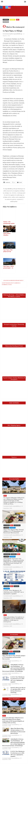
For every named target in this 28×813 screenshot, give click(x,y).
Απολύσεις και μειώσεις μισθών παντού (13, 280)
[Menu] (1, 1)
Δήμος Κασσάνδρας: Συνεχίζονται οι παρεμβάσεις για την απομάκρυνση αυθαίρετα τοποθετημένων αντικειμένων (14, 619)
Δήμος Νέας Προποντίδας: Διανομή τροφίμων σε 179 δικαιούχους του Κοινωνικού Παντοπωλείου (14, 531)
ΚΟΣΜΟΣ (12, 19)
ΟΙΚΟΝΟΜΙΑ (17, 525)
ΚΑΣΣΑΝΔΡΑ (7, 554)
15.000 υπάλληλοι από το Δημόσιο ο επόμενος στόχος (11, 283)
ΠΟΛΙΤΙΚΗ (5, 21)
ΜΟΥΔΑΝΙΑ (6, 525)
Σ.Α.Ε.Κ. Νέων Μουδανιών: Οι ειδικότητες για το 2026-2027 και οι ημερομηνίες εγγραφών (14, 592)
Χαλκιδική (6, 527)
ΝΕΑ (18, 19)
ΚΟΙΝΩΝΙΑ (5, 19)
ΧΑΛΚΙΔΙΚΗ (12, 527)
